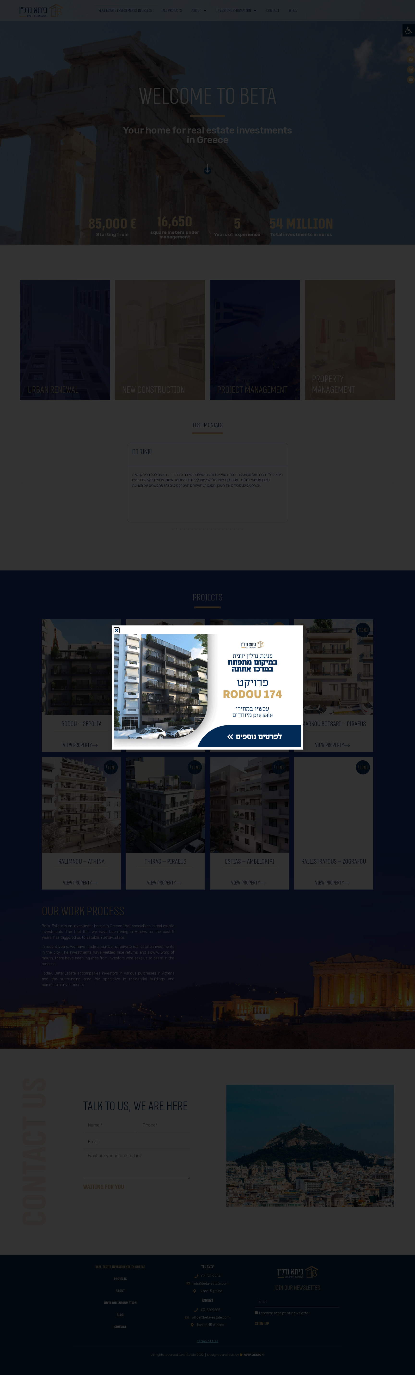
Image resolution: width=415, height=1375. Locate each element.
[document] (207, 687)
